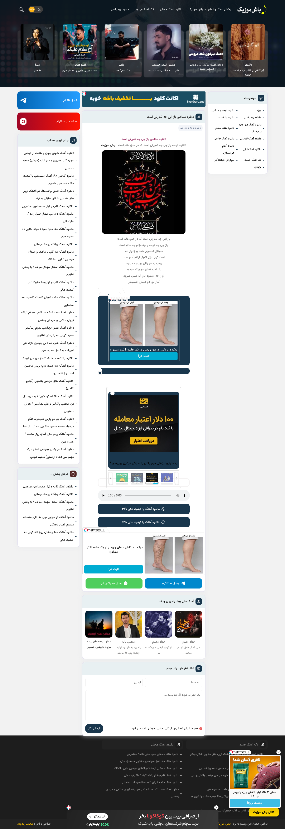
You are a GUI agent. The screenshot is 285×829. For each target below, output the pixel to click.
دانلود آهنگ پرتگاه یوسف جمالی (53, 244)
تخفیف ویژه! (254, 803)
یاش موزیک (108, 145)
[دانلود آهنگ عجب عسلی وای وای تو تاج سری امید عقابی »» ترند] (122, 42)
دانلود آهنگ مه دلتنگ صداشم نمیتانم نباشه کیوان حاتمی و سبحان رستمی (47, 316)
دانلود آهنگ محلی (171, 9)
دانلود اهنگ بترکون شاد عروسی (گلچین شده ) (248, 67)
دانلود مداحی (158, 139)
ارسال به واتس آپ (111, 583)
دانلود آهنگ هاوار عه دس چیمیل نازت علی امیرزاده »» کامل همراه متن (48, 347)
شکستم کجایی (163, 68)
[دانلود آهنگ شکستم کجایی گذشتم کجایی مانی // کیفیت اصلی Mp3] (164, 42)
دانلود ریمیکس (120, 9)
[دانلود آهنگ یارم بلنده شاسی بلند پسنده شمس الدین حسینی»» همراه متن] (206, 42)
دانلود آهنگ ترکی (252, 149)
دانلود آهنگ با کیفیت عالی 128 (141, 522)
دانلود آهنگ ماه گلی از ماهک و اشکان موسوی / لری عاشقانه (51, 256)
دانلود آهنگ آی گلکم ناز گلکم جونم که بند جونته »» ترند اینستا (229, 811)
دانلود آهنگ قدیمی (250, 139)
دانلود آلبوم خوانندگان (228, 149)
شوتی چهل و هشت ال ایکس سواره (37, 70)
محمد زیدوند (25, 824)
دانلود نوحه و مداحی (223, 111)
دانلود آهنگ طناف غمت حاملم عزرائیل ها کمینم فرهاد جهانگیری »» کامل (227, 800)
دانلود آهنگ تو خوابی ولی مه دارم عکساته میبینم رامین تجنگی (48, 521)
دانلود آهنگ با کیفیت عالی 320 (141, 509)
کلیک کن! (144, 356)
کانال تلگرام (70, 100)
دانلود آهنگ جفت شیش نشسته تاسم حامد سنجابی (47, 301)
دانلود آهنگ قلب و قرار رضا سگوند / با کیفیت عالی (51, 286)
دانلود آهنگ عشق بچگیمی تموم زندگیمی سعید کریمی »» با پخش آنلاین (49, 332)
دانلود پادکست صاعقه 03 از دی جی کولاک (47, 358)
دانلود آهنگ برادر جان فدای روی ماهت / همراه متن (49, 438)
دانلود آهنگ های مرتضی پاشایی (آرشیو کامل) (49, 385)
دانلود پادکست (226, 118)
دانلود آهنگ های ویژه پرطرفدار (250, 128)
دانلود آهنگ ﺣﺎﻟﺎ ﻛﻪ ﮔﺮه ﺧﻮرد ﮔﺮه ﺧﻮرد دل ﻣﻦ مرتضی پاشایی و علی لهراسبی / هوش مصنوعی (48, 404)
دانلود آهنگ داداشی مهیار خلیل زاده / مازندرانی (51, 218)
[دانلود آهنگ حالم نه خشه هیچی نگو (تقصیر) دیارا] (80, 42)
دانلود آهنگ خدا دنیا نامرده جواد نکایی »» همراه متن (48, 233)
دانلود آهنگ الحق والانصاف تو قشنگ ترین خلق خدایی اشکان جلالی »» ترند (48, 195)
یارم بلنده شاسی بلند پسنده (205, 68)
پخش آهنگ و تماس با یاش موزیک (210, 9)
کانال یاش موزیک (264, 812)
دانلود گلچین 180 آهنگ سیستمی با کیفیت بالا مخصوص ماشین (48, 180)
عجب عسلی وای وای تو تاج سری (121, 68)
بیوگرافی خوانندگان (224, 160)
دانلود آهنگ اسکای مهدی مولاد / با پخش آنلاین (48, 271)
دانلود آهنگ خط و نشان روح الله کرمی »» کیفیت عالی (49, 536)
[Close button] (278, 752)
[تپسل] (84, 93)
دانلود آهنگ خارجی (224, 139)
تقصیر (79, 68)
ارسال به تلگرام (170, 583)
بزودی (257, 167)
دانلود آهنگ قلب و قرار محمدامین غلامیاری (47, 206)
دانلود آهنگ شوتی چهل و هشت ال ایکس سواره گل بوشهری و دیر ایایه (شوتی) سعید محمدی (48, 161)
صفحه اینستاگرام (67, 121)
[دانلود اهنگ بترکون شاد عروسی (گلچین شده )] (248, 42)
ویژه (259, 111)
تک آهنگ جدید (144, 9)
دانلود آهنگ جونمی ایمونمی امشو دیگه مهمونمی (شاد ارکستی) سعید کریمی (50, 453)
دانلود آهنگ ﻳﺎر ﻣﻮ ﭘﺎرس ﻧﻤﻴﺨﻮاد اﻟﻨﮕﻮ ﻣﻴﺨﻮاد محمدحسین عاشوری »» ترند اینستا (48, 423)
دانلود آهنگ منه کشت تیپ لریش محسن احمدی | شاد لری (49, 370)
